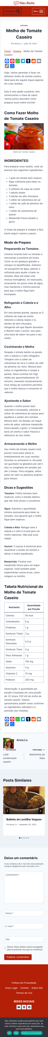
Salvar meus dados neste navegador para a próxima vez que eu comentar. (25, 948)
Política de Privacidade (24, 982)
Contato (24, 988)
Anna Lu (18, 43)
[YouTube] (19, 1007)
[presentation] (24, 800)
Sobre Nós (37, 988)
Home (7, 51)
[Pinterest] (24, 1007)
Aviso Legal (11, 988)
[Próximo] (40, 811)
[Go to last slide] (7, 811)
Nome (9, 913)
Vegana (24, 26)
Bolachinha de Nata (37, 754)
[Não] (44, 1027)
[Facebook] (29, 1007)
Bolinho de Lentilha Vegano (23, 819)
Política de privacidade (31, 1033)
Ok (9, 1033)
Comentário (12, 874)
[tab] (19, 838)
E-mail (9, 926)
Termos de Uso (24, 993)
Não (16, 1033)
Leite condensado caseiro (10, 756)
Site (7, 939)
